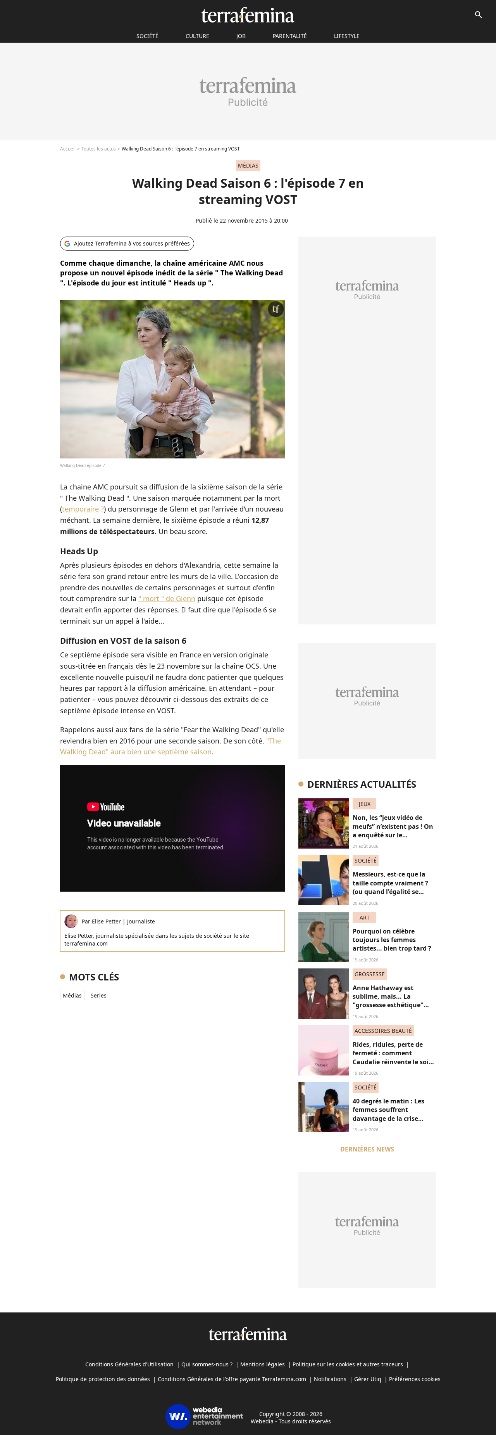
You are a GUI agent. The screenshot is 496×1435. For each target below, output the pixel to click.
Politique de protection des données (103, 1379)
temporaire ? (83, 508)
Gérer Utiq (367, 1379)
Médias (72, 995)
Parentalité (290, 36)
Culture (197, 36)
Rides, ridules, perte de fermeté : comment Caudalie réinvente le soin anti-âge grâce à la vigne (393, 1057)
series (99, 995)
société (147, 36)
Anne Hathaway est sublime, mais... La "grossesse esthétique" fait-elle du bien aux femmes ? (388, 1005)
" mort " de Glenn (166, 598)
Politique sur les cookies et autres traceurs (348, 1364)
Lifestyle (347, 36)
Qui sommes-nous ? (206, 1364)
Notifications (330, 1379)
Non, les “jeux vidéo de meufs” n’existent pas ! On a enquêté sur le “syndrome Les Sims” (393, 830)
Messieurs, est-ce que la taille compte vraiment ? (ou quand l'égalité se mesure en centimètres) (390, 887)
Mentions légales (262, 1364)
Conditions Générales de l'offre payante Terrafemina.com (232, 1379)
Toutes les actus (98, 148)
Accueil (68, 148)
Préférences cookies (415, 1379)
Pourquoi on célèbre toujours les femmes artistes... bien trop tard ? (392, 940)
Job (241, 36)
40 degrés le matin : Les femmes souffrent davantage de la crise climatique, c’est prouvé (389, 1114)
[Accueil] (248, 14)
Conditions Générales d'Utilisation (129, 1364)
